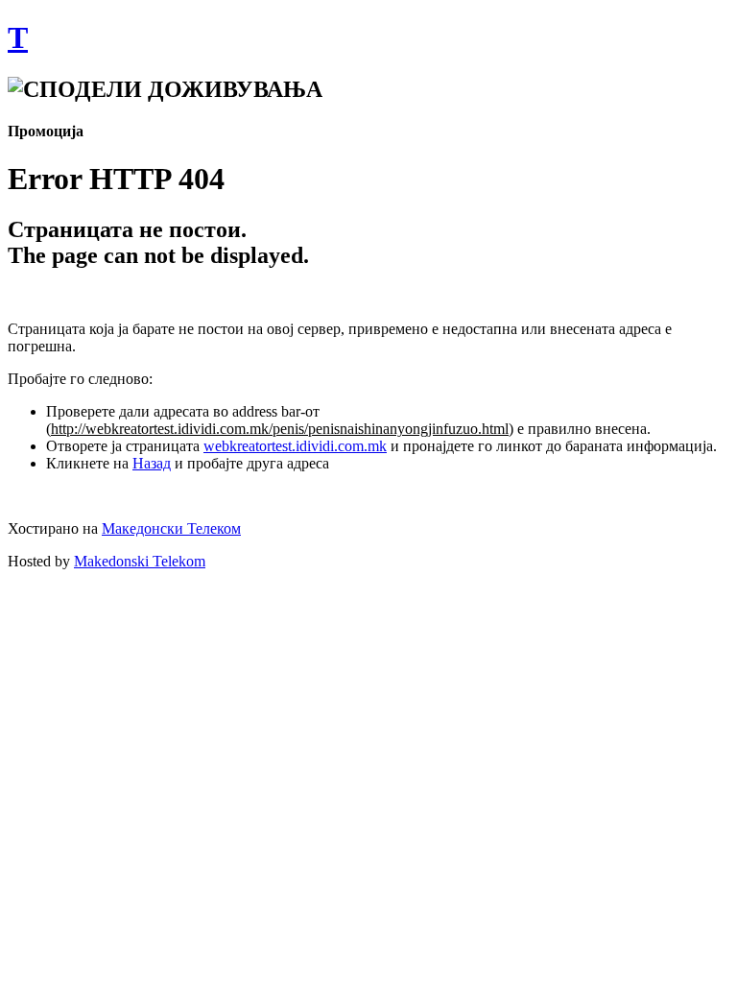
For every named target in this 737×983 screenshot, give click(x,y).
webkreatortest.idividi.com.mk (295, 446)
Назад (151, 463)
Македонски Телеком (171, 528)
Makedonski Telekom (139, 561)
